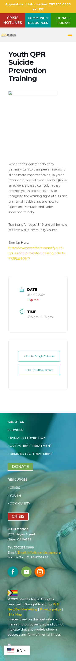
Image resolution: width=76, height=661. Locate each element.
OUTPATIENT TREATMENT (31, 446)
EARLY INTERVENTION (28, 438)
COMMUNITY (20, 503)
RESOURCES (17, 479)
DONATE (20, 466)
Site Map (15, 614)
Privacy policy (50, 609)
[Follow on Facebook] (13, 571)
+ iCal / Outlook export (39, 369)
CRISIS (15, 487)
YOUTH (15, 495)
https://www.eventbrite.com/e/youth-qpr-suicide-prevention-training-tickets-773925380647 (37, 253)
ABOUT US (16, 422)
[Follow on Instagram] (40, 571)
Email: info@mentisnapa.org (39, 552)
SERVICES (15, 430)
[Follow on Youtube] (26, 571)
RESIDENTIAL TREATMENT (31, 454)
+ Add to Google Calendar (39, 356)
